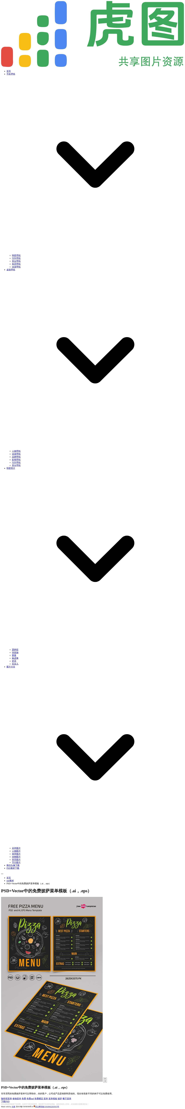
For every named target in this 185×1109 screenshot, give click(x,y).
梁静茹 (15, 649)
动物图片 (16, 857)
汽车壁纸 (16, 258)
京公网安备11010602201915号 (47, 1107)
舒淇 (14, 661)
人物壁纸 (16, 451)
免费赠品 (38, 1098)
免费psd (30, 1098)
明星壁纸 (16, 255)
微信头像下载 (13, 865)
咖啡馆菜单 (6, 1098)
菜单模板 (52, 1098)
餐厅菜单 (67, 1098)
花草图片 (16, 848)
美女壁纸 (16, 261)
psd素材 (10, 880)
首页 (9, 71)
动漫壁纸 (16, 267)
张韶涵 (15, 652)
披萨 (60, 1098)
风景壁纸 (16, 264)
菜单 (46, 1098)
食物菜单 (16, 1098)
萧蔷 (14, 655)
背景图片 (16, 859)
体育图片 (16, 854)
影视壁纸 (16, 459)
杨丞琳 (15, 658)
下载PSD (5, 1101)
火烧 (13, 1107)
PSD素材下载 (13, 868)
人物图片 (16, 851)
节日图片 (16, 862)
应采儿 (15, 664)
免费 (24, 1098)
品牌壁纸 (16, 457)
